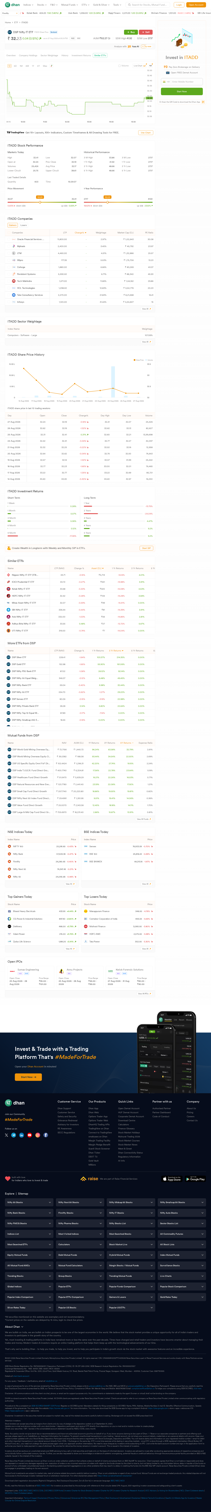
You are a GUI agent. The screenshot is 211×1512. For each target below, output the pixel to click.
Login (179, 5)
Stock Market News (127, 1144)
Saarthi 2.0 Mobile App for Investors (180, 1498)
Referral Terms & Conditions (152, 1498)
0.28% (73, 506)
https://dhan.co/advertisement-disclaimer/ (114, 1476)
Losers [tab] (23, 225)
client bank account (21, 1376)
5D (15, 66)
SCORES (49, 1491)
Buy (133, 32)
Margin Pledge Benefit (99, 1144)
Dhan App (93, 1108)
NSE (73, 38)
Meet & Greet (125, 1148)
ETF (16, 22)
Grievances (65, 1498)
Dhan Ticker (94, 1152)
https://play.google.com (158, 1408)
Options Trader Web (98, 1120)
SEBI (20, 1491)
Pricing (190, 1112)
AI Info (121, 1160)
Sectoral (54, 32)
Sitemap (23, 1193)
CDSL (41, 1491)
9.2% (150, 528)
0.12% (73, 528)
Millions (92, 1164)
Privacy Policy (54, 1498)
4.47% (150, 521)
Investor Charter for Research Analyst (129, 1491)
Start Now (182, 91)
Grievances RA (77, 1498)
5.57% (73, 513)
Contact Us (192, 1120)
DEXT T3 (93, 1156)
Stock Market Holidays (129, 1132)
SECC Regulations (66, 1132)
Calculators (123, 1124)
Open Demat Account (128, 1108)
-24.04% (148, 513)
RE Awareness (65, 1128)
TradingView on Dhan (99, 1128)
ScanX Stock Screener (99, 1148)
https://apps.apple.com (14, 1411)
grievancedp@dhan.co (137, 1386)
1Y (33, 66)
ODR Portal (58, 1491)
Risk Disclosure (112, 1498)
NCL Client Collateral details (192, 1491)
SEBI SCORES (37, 1406)
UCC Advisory (151, 1491)
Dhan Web (94, 1112)
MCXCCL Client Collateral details (18, 1493)
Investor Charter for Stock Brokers (78, 1491)
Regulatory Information (129, 1156)
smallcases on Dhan (98, 1136)
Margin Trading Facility (99, 1140)
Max (45, 66)
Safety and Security (67, 1116)
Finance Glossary (126, 1128)
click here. (198, 1388)
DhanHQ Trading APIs (99, 1124)
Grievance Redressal (67, 1120)
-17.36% (72, 536)
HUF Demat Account (128, 1112)
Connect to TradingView (100, 1132)
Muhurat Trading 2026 (129, 1136)
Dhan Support (64, 1108)
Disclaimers (42, 1498)
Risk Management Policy (94, 1498)
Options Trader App (98, 1116)
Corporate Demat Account (131, 1116)
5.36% (73, 521)
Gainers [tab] (12, 225)
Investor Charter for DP (102, 1491)
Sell (147, 32)
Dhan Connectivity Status (130, 1152)
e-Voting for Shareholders (168, 1491)
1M (21, 66)
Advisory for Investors (68, 1124)
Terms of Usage (30, 1498)
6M (27, 66)
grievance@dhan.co (97, 1386)
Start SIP (146, 548)
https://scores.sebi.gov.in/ (59, 1408)
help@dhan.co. (51, 1381)
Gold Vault (94, 1160)
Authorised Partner (161, 1108)
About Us (191, 1108)
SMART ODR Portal (52, 1406)
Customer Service (66, 1112)
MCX (122, 1481)
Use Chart (146, 132)
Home (8, 22)
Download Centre (126, 1120)
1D (9, 66)
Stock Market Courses (129, 1140)
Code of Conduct (160, 1116)
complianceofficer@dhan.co (143, 1388)
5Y (38, 66)
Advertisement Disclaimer (129, 1498)
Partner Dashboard (161, 1112)
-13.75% (149, 506)
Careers (190, 1116)
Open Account (196, 5)
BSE (78, 38)
